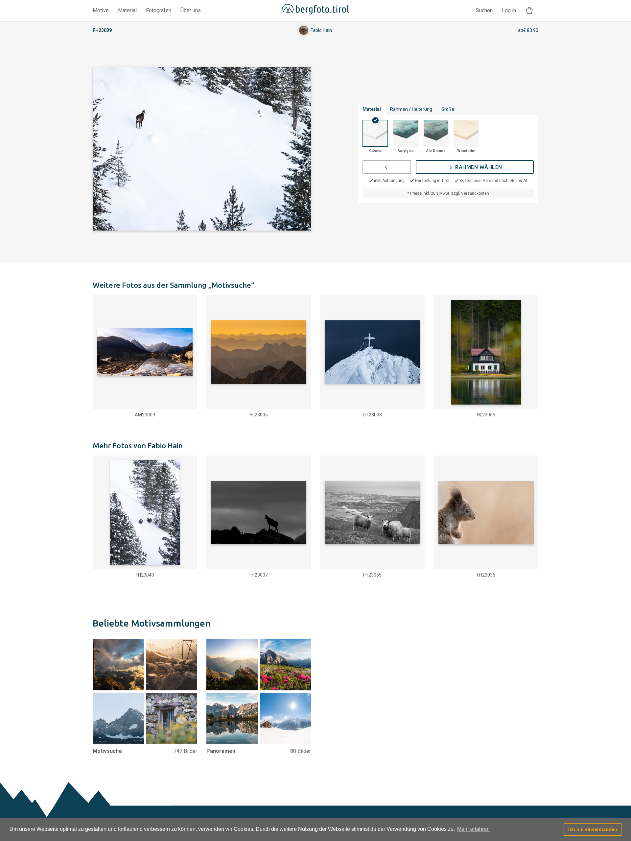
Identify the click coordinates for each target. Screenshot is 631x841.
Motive (101, 10)
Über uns (190, 10)
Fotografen (158, 10)
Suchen (484, 10)
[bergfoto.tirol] (315, 10)
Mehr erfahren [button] (473, 829)
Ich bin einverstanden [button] (592, 829)
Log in (509, 10)
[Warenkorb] (529, 10)
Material (127, 10)
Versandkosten (475, 193)
